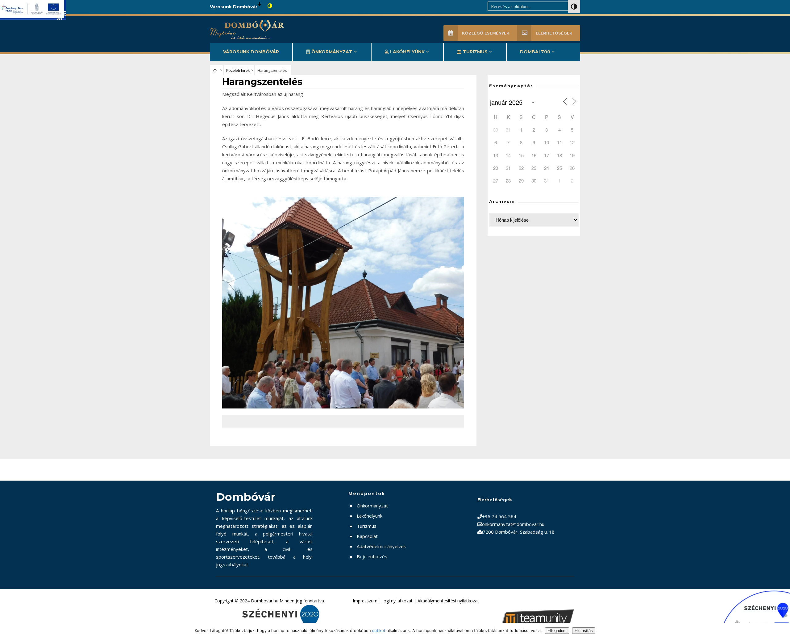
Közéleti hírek (238, 70)
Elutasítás (584, 630)
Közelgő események (485, 33)
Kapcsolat (367, 536)
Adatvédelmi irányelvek (381, 546)
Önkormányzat (331, 52)
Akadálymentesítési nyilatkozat (448, 601)
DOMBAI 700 (535, 52)
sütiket (378, 630)
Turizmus (475, 52)
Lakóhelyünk (407, 52)
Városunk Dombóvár (251, 52)
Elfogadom (557, 630)
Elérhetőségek (554, 33)
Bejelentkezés (372, 556)
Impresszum (365, 601)
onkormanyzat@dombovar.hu (513, 524)
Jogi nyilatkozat (397, 601)
